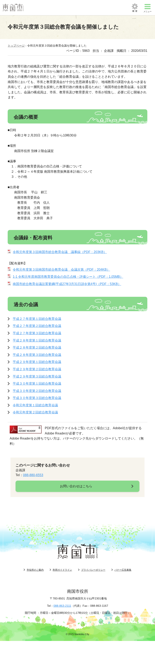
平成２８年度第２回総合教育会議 (37, 347)
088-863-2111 (62, 605)
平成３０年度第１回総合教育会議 (37, 383)
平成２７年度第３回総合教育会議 (37, 333)
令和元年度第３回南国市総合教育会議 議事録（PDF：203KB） (60, 252)
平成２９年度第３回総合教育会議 (37, 376)
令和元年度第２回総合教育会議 (35, 412)
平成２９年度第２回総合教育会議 (37, 369)
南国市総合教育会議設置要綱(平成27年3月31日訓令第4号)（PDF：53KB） (67, 284)
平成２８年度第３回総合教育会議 (37, 355)
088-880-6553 (33, 475)
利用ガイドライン (62, 569)
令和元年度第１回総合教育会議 (35, 405)
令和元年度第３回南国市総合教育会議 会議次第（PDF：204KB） (61, 269)
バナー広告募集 (122, 569)
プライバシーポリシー (93, 569)
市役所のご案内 (35, 569)
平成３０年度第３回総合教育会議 (37, 398)
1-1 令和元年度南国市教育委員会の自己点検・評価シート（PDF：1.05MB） (68, 276)
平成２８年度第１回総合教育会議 (37, 340)
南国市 (13, 7)
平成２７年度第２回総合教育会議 (37, 326)
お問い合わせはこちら (76, 486)
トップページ (16, 45)
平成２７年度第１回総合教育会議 (37, 318)
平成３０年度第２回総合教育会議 (37, 391)
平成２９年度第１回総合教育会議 (37, 362)
